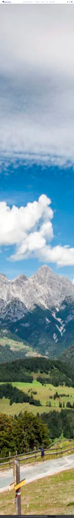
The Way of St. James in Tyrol (27, 1)
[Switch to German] (68, 2)
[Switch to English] (69, 2)
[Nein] (72, 516)
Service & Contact (52, 1)
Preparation (37, 1)
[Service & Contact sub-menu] (56, 2)
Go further (42, 1)
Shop (47, 1)
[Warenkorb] (71, 1)
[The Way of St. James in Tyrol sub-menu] (33, 2)
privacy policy (53, 516)
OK (48, 516)
